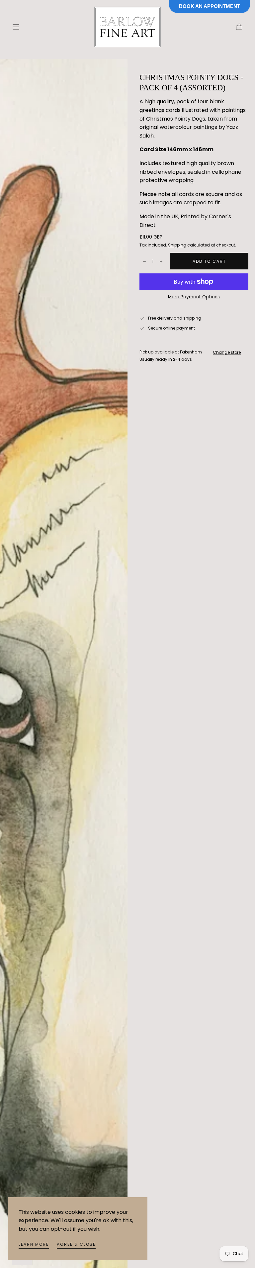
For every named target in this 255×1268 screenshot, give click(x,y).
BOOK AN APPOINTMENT (209, 6)
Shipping (177, 245)
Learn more (34, 1244)
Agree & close (76, 1244)
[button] (16, 27)
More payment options (194, 297)
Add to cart (209, 261)
